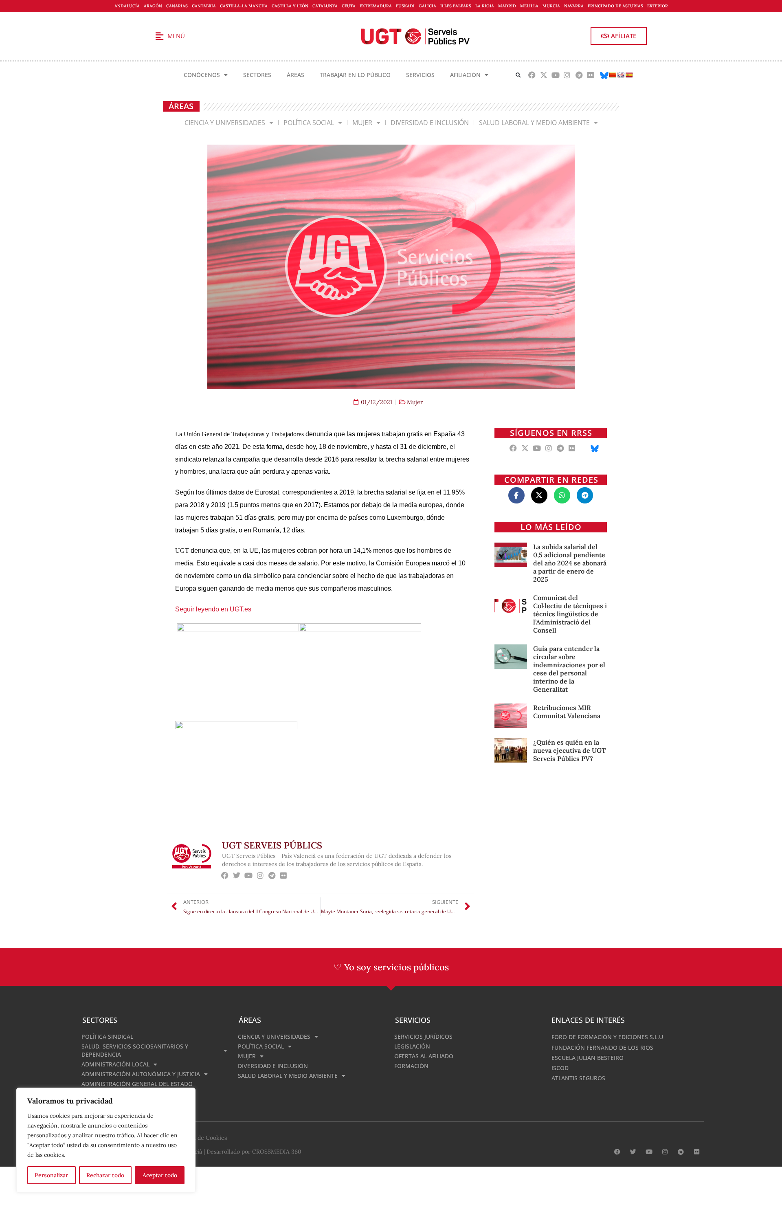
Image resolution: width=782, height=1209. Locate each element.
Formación (411, 1066)
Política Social (308, 122)
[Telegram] (579, 75)
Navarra (574, 6)
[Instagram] (567, 75)
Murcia (551, 6)
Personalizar (51, 1175)
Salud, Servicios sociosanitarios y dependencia (134, 1050)
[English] (620, 75)
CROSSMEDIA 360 (276, 1151)
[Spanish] (629, 75)
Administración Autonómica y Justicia (140, 1074)
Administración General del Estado (137, 1084)
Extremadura (376, 6)
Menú (176, 36)
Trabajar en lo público (355, 75)
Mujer (362, 122)
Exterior (657, 6)
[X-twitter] (543, 75)
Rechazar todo (105, 1175)
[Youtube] (555, 75)
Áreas (295, 75)
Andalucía (127, 6)
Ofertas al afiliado (423, 1056)
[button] (518, 75)
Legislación (412, 1046)
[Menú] (159, 36)
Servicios (420, 75)
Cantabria (204, 6)
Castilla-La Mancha (244, 6)
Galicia (427, 6)
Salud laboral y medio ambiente (534, 122)
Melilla (529, 6)
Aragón (153, 6)
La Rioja (484, 6)
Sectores (257, 75)
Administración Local (115, 1064)
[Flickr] (591, 75)
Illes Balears (455, 6)
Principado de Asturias (615, 6)
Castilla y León (290, 6)
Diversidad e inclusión (430, 122)
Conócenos (202, 75)
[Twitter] (237, 875)
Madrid (507, 6)
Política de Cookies (202, 1137)
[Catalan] (612, 75)
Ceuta (349, 6)
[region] (106, 1140)
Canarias (177, 6)
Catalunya (325, 6)
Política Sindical (107, 1036)
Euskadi (405, 6)
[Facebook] (532, 75)
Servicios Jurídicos (423, 1036)
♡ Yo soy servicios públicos (391, 967)
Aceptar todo (160, 1175)
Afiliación (465, 75)
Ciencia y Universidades (225, 122)
